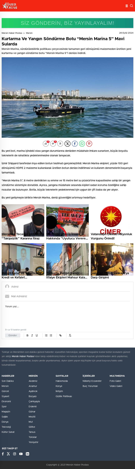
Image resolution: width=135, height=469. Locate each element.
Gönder (12, 335)
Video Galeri (116, 386)
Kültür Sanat (8, 432)
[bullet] (51, 335)
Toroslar (33, 437)
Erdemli (33, 406)
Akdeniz (33, 381)
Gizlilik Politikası (64, 396)
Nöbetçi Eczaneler (92, 381)
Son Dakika (8, 381)
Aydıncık (33, 391)
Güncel (5, 391)
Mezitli (32, 417)
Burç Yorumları (90, 386)
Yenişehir (33, 442)
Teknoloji (6, 427)
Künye (59, 386)
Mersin (29, 33)
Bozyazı (33, 396)
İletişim (59, 391)
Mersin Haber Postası (12, 33)
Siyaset (5, 396)
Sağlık (5, 417)
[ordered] (46, 335)
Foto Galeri (115, 381)
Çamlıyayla (34, 401)
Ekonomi (6, 401)
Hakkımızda (62, 381)
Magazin (6, 412)
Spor (4, 406)
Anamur (33, 386)
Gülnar (32, 412)
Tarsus (32, 432)
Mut (31, 422)
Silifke (32, 427)
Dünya (5, 422)
